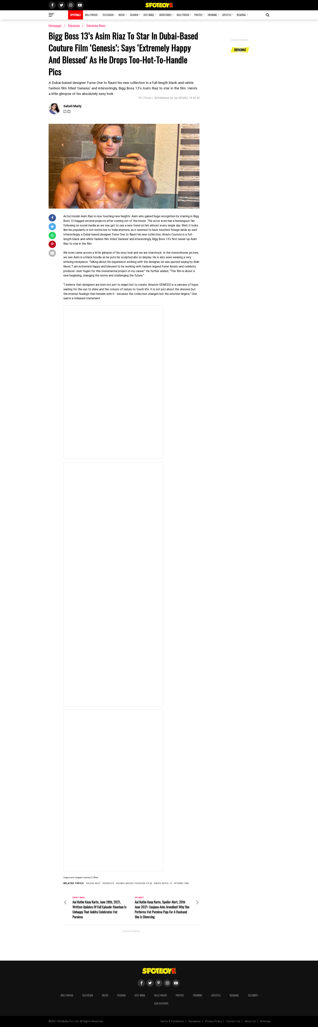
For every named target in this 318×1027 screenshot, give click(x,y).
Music (122, 15)
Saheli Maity (72, 106)
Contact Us (233, 1021)
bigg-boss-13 (163, 883)
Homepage (55, 25)
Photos (198, 15)
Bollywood (91, 15)
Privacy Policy (213, 1021)
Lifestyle (227, 15)
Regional (241, 15)
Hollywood (183, 15)
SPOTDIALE (75, 15)
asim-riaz (94, 883)
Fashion (134, 15)
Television (108, 15)
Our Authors (161, 1003)
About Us (250, 1021)
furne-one (182, 883)
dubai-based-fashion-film (134, 883)
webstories (165, 15)
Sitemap (265, 1021)
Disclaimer (194, 1021)
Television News (96, 25)
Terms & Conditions (172, 1021)
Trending (212, 15)
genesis (109, 883)
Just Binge (148, 15)
